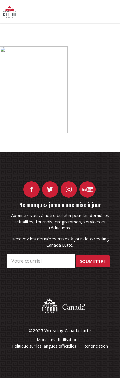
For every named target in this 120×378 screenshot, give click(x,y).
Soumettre (93, 261)
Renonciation (95, 346)
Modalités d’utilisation (57, 339)
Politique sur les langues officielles (44, 346)
